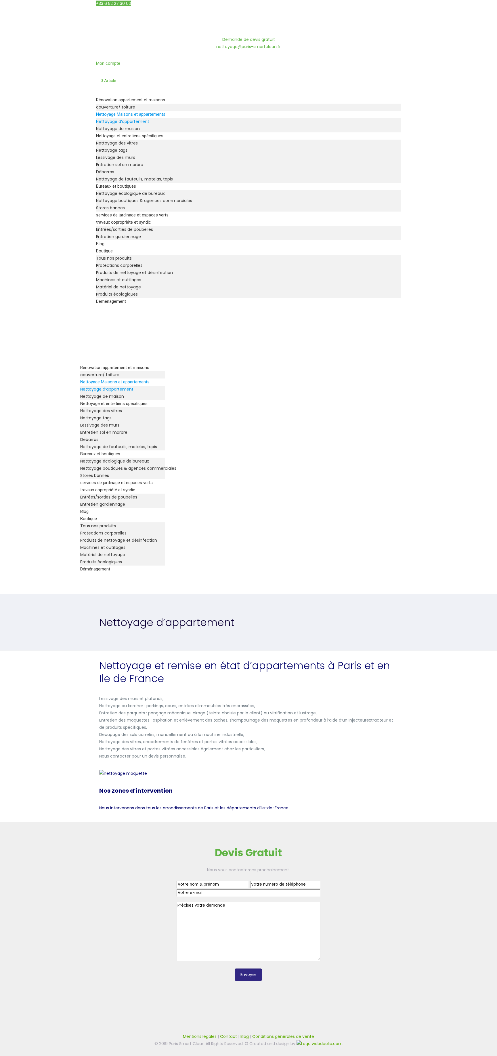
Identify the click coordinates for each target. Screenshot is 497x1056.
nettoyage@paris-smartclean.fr (248, 47)
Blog (244, 1036)
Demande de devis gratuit (248, 39)
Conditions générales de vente (283, 1036)
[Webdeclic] (320, 1044)
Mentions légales (200, 1036)
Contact (228, 1036)
